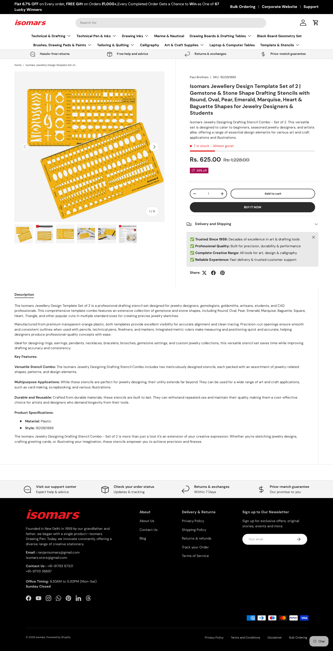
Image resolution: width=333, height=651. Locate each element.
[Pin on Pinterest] (222, 272)
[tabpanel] (160, 373)
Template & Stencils (277, 45)
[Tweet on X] (204, 272)
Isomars (40, 637)
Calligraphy (149, 45)
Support (311, 6)
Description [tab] (24, 294)
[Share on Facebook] (213, 272)
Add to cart (273, 194)
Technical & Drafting (48, 36)
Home (18, 65)
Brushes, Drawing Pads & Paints (59, 45)
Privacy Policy (193, 521)
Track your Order (195, 547)
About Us (147, 521)
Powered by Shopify (58, 637)
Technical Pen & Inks (94, 36)
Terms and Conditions (245, 637)
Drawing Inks (132, 36)
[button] (316, 23)
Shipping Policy (194, 530)
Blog (143, 538)
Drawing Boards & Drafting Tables (218, 36)
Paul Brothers (199, 77)
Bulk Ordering (243, 6)
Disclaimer (275, 637)
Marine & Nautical (169, 36)
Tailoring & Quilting (113, 45)
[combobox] (170, 23)
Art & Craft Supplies (181, 45)
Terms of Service (195, 556)
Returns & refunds (196, 538)
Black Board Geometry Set (279, 36)
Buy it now (252, 207)
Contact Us (149, 530)
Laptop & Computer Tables (232, 45)
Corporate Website (279, 6)
